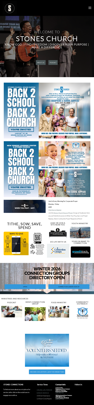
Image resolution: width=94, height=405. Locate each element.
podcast (53, 62)
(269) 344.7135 (59, 393)
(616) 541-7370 (59, 399)
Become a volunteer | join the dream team (47, 372)
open (25, 287)
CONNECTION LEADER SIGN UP (68, 287)
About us (40, 62)
